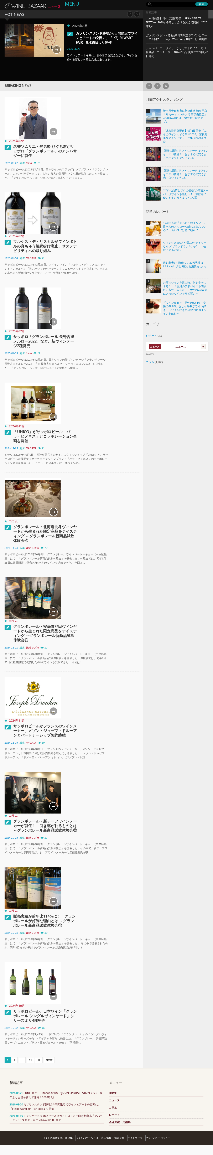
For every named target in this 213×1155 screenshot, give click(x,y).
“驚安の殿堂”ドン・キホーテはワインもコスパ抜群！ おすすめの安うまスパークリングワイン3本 (185, 154)
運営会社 (119, 1138)
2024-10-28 (11, 837)
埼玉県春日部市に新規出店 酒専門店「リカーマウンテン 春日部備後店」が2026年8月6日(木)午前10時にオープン (185, 116)
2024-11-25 (11, 448)
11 (30, 1060)
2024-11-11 (11, 647)
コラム (13, 521)
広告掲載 (106, 1138)
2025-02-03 (11, 353)
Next (137, 14)
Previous (130, 14)
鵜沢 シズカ (32, 548)
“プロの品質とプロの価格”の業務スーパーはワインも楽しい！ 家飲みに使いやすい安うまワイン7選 (185, 194)
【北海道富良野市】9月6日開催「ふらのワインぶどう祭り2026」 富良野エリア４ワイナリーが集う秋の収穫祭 (185, 136)
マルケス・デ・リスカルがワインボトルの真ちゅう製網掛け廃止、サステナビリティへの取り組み (45, 246)
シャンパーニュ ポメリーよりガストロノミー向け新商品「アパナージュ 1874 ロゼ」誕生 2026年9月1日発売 (131, 38)
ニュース (180, 346)
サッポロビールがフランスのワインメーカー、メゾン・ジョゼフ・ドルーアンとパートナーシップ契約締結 (45, 730)
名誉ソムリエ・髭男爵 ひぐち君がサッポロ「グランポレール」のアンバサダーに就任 (45, 151)
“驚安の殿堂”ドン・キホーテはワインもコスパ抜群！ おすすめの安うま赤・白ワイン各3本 (185, 174)
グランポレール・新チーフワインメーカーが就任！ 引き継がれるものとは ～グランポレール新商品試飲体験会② (45, 825)
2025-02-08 (11, 258)
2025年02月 (17, 141)
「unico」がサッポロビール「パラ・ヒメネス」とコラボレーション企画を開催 (45, 436)
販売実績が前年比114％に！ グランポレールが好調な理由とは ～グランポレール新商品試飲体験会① (44, 920)
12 (38, 1060)
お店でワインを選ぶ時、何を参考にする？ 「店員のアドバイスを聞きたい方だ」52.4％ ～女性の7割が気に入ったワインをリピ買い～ (185, 288)
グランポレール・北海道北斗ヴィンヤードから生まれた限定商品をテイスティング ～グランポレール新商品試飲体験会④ (45, 533)
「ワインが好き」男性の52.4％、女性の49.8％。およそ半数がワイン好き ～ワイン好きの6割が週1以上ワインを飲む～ (185, 308)
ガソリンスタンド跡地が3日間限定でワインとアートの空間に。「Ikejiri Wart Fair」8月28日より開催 (176, 37)
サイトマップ (135, 1138)
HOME (113, 1093)
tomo (29, 163)
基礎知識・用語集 (120, 1122)
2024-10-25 (11, 932)
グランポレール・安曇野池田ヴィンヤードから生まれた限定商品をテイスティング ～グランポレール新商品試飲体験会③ (45, 633)
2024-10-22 (11, 1028)
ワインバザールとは (87, 1138)
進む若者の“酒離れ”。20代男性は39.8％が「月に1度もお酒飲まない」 (185, 264)
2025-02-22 (11, 163)
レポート (151, 335)
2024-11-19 (11, 548)
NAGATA (31, 258)
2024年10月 (17, 1006)
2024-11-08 (11, 742)
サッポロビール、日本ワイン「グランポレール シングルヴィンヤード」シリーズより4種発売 (45, 1016)
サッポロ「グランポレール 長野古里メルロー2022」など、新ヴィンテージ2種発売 (43, 341)
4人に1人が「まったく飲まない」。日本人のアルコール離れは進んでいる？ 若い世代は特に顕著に (185, 226)
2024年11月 (17, 426)
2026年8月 (105, 26)
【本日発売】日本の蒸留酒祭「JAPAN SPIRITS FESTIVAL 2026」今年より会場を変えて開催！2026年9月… (176, 22)
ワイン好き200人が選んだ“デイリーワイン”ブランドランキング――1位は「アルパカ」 (184, 246)
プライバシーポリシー (158, 1138)
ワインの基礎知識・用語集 (58, 1138)
